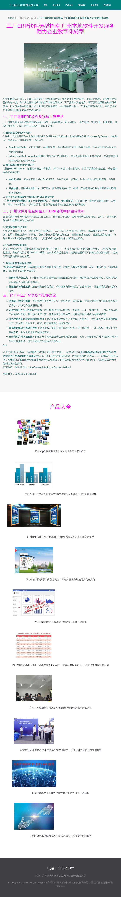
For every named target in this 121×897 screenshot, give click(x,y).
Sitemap (60, 886)
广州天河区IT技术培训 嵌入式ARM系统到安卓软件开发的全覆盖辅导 (60, 494)
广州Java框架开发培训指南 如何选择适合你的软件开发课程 (60, 707)
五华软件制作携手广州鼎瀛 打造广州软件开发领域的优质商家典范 (60, 579)
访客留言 (107, 5)
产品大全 (69, 5)
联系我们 (82, 5)
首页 (46, 5)
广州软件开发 (54, 882)
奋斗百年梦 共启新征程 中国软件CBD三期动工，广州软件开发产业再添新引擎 (61, 750)
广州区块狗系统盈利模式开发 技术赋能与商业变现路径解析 (60, 836)
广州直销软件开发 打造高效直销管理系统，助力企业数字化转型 (60, 536)
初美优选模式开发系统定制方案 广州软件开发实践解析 (60, 793)
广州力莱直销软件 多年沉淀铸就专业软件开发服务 (60, 622)
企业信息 (94, 5)
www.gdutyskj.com (37, 882)
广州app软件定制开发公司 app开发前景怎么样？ (60, 451)
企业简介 (56, 5)
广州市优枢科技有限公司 (24, 5)
